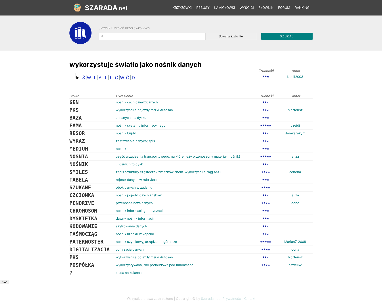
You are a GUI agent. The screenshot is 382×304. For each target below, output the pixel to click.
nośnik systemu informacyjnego (141, 125)
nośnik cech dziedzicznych (137, 102)
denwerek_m (295, 133)
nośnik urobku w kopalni (135, 234)
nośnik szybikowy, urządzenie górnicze (146, 242)
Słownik (265, 8)
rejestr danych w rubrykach (137, 180)
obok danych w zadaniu (134, 187)
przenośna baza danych (134, 203)
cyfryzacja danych (130, 249)
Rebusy (203, 8)
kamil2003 (295, 77)
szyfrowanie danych (131, 226)
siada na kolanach (129, 273)
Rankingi (302, 8)
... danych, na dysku (131, 118)
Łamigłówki (224, 8)
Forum (284, 8)
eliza (295, 156)
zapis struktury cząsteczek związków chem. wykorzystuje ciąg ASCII (169, 172)
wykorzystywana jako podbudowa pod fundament (154, 265)
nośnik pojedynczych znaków (139, 195)
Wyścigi (247, 8)
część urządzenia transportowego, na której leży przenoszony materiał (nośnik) (178, 156)
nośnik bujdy (126, 133)
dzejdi (295, 125)
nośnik (121, 149)
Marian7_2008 (295, 242)
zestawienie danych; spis (135, 141)
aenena (295, 172)
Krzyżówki (182, 8)
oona (295, 203)
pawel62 (295, 265)
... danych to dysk (129, 164)
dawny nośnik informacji (135, 218)
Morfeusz (295, 110)
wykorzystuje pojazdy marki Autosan (144, 110)
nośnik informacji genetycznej (139, 211)
